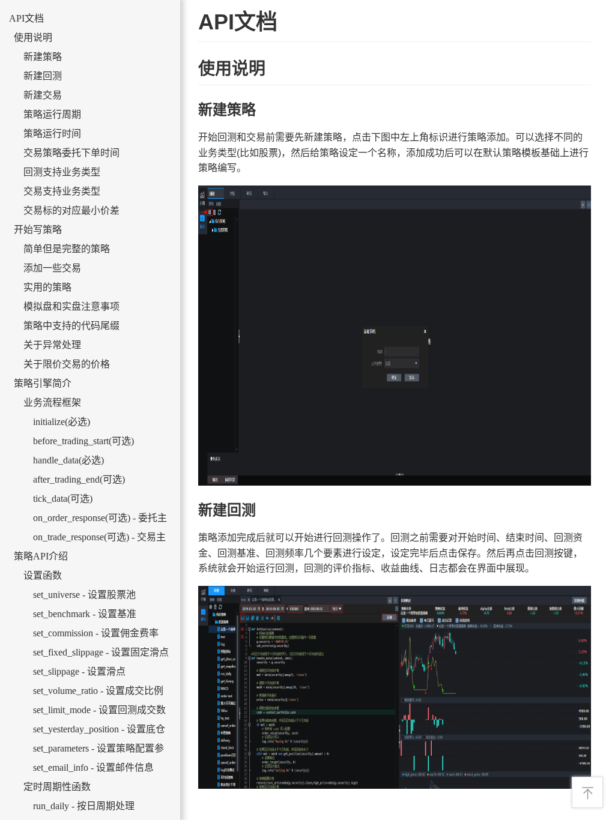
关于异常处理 (52, 345)
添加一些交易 (52, 268)
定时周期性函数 (57, 787)
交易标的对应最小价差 (71, 210)
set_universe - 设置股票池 (84, 594)
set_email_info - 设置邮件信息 (93, 767)
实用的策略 (47, 287)
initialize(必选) (61, 422)
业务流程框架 (52, 402)
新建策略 (42, 57)
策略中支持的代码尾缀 (71, 326)
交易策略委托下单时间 (71, 153)
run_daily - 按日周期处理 (84, 806)
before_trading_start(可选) (83, 441)
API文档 (26, 18)
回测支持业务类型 (61, 172)
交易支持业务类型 (61, 191)
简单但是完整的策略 (66, 249)
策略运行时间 (52, 133)
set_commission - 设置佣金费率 (96, 633)
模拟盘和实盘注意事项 (71, 306)
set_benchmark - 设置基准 (84, 614)
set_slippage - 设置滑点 (79, 671)
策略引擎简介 (42, 383)
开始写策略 (38, 230)
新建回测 (42, 76)
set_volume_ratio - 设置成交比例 (98, 691)
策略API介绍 (41, 556)
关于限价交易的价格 (66, 364)
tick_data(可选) (62, 498)
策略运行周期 (52, 114)
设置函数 (42, 575)
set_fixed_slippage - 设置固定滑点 (101, 652)
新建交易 (42, 95)
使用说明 (33, 37)
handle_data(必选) (68, 460)
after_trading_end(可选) (79, 479)
